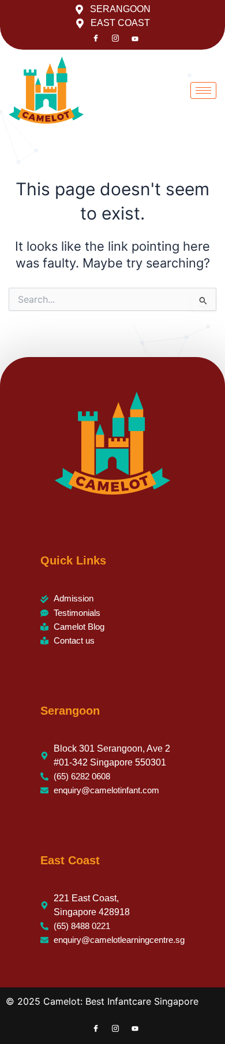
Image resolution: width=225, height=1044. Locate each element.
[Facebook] (95, 38)
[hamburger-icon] (203, 90)
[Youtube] (135, 38)
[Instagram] (115, 38)
